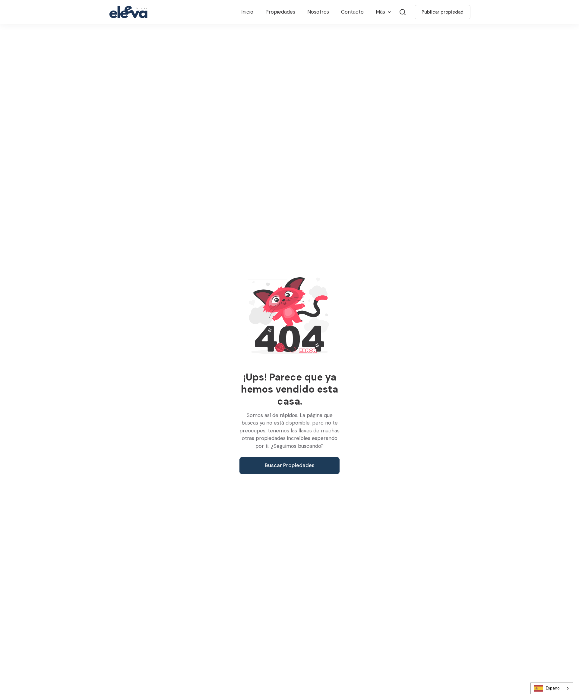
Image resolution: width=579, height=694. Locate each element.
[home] (130, 12)
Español (553, 688)
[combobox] (551, 688)
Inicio (247, 11)
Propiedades (280, 11)
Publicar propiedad (443, 12)
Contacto (352, 11)
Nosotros (318, 11)
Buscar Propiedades (290, 465)
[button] (383, 12)
